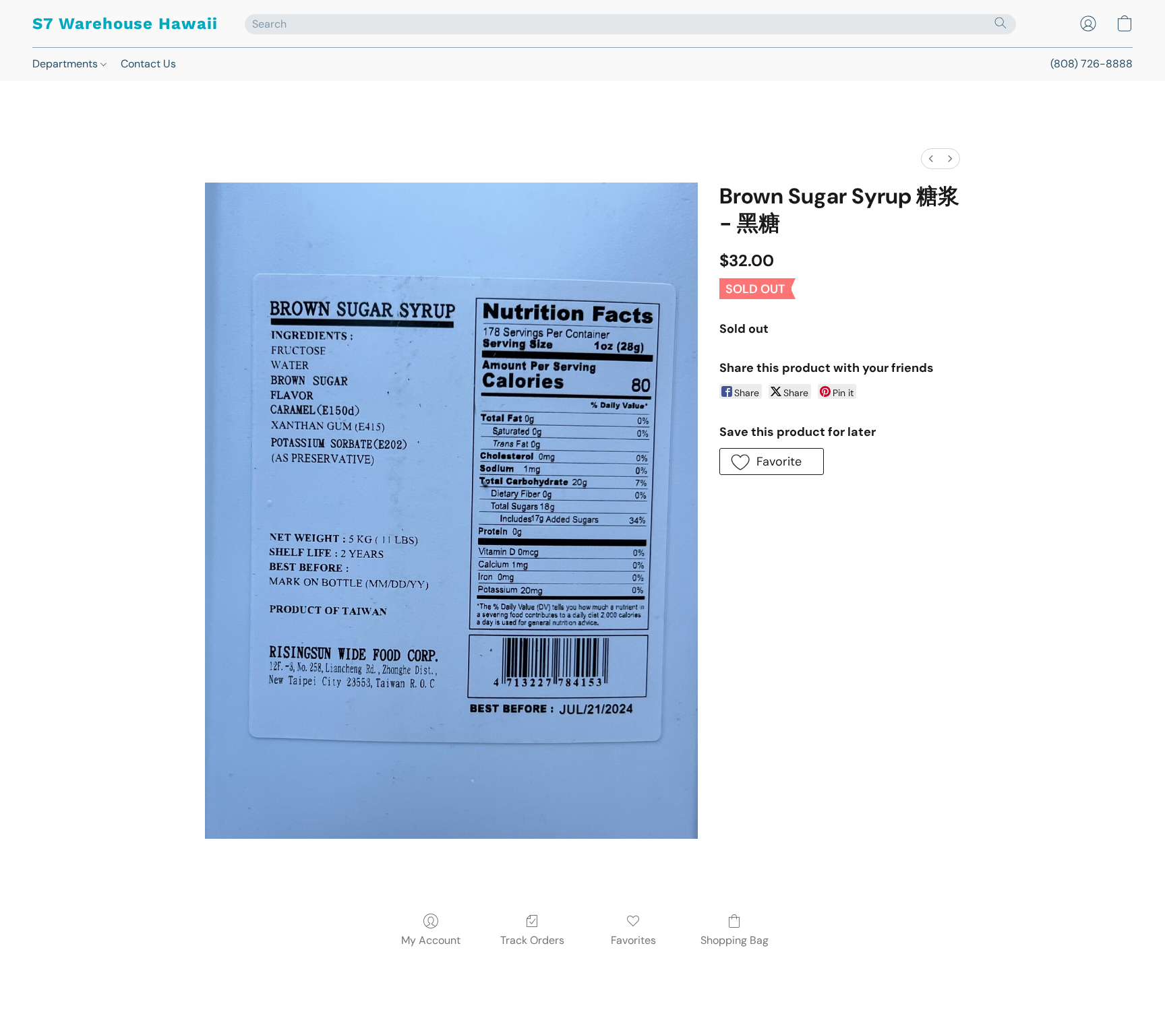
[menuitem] (931, 158)
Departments (66, 64)
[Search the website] (1000, 22)
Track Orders (532, 940)
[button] (125, 23)
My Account (430, 940)
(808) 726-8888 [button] (1091, 64)
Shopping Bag (734, 940)
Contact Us (148, 64)
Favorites (633, 940)
